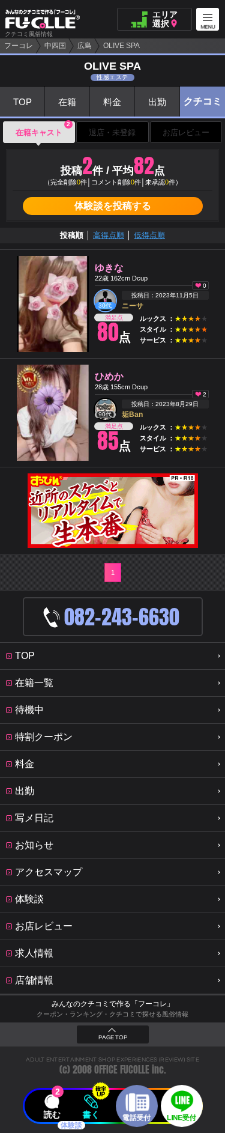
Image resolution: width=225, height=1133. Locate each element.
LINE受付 (181, 1117)
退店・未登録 (112, 132)
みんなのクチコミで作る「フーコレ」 (113, 1004)
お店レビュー (186, 132)
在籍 (67, 102)
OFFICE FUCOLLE (121, 1070)
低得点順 (149, 235)
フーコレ (18, 45)
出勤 (157, 102)
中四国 (55, 45)
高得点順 (108, 235)
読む (52, 1114)
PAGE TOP (112, 1037)
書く (90, 1114)
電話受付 (136, 1117)
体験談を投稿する (112, 206)
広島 (84, 45)
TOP (22, 102)
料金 (112, 102)
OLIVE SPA (121, 45)
